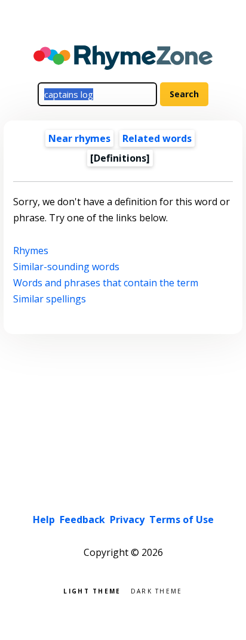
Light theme (92, 590)
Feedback (82, 519)
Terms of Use (181, 519)
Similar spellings (49, 298)
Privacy (127, 519)
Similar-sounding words (66, 266)
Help (44, 519)
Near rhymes (79, 138)
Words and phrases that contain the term (105, 282)
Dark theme (157, 590)
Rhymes (30, 250)
